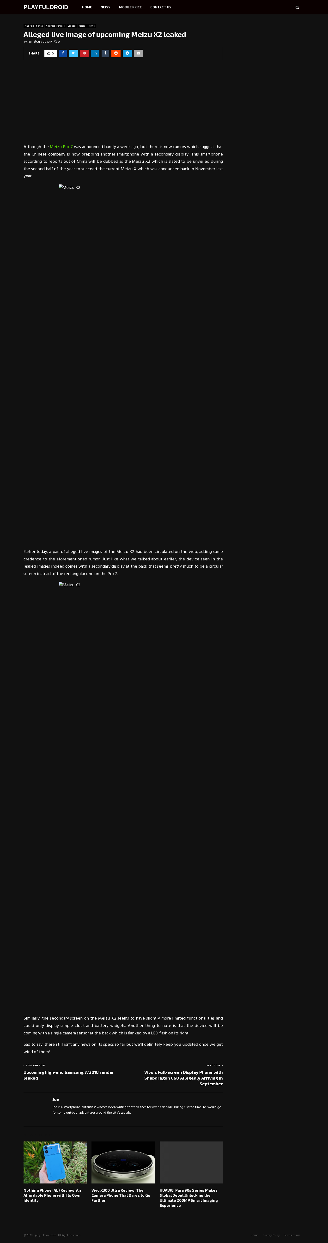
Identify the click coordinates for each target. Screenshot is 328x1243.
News (105, 7)
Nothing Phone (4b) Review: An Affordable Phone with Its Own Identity (52, 1195)
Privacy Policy (271, 1235)
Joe (30, 42)
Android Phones (34, 26)
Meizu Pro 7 (62, 147)
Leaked (72, 26)
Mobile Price (130, 7)
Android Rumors (55, 26)
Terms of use (292, 1235)
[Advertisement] (123, 105)
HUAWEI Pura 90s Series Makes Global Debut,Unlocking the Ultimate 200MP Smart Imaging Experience (189, 1197)
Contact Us (160, 7)
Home (87, 7)
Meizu (82, 26)
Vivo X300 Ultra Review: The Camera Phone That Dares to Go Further (120, 1195)
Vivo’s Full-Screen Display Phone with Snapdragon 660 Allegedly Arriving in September (183, 1077)
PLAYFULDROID (46, 7)
